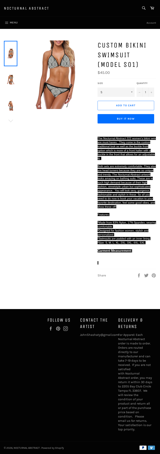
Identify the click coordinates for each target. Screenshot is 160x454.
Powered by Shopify (52, 447)
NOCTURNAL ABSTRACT (26, 8)
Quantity (142, 83)
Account (151, 22)
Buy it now (126, 118)
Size (100, 83)
